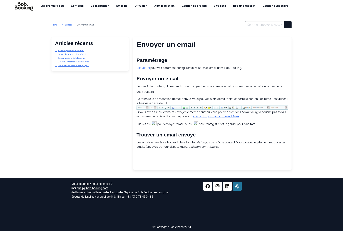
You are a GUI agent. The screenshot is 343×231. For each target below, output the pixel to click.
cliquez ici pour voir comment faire (216, 116)
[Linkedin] (227, 186)
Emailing (122, 5)
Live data (220, 5)
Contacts (77, 5)
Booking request (244, 5)
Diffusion (141, 5)
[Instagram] (217, 186)
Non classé (67, 25)
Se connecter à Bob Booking (71, 58)
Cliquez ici (143, 68)
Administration (164, 5)
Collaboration (100, 5)
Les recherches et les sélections (73, 54)
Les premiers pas (52, 5)
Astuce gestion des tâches (71, 50)
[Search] (288, 24)
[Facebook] (207, 186)
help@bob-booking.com (93, 188)
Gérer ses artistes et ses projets (73, 65)
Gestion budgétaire (276, 5)
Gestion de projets (194, 5)
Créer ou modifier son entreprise (73, 61)
